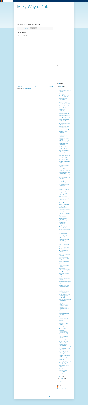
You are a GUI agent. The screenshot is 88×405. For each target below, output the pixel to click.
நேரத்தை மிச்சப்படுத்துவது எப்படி (64, 229)
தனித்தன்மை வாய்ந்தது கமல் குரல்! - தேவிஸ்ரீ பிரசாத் (64, 242)
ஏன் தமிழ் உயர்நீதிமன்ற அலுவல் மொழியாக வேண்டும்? (64, 295)
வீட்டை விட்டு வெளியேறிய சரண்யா (65, 117)
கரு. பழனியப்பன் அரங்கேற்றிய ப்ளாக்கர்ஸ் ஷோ (64, 185)
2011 (59, 81)
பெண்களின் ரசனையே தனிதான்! (64, 209)
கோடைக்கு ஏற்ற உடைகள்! (63, 196)
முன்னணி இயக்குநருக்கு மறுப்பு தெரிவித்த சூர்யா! (64, 173)
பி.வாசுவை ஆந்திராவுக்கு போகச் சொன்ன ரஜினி (64, 169)
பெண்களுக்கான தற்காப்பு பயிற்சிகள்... (63, 231)
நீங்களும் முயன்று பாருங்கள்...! (64, 213)
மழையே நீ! (61, 373)
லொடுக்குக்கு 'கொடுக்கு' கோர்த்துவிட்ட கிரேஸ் (63, 342)
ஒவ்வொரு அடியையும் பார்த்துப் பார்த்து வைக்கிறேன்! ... (64, 127)
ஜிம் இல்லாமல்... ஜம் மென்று (63, 215)
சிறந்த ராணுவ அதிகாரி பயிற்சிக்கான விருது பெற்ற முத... (64, 308)
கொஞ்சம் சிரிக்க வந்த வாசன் (64, 261)
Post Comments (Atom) (26, 88)
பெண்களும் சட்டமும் (62, 199)
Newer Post (20, 86)
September (61, 378)
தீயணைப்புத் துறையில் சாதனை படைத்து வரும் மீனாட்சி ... (64, 311)
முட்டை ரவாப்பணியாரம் (63, 357)
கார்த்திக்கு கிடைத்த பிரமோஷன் (64, 170)
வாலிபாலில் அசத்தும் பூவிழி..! (64, 318)
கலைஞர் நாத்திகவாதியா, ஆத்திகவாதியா (63, 371)
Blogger (49, 396)
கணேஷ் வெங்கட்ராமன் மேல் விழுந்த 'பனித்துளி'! (64, 276)
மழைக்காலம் (61, 320)
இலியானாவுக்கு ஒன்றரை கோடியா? (65, 252)
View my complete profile (61, 388)
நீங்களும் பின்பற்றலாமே (63, 207)
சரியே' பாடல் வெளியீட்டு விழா (64, 244)
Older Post (51, 86)
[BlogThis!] (32, 28)
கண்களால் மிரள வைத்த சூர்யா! (64, 122)
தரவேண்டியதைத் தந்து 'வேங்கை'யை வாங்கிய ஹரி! (64, 237)
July (60, 381)
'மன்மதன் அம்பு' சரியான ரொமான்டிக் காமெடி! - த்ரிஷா (64, 103)
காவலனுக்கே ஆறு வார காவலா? (64, 189)
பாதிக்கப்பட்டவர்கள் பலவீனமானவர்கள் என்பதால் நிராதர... (64, 289)
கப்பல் (60, 374)
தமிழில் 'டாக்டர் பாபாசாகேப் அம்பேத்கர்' (63, 94)
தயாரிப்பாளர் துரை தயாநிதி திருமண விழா (63, 352)
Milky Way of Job (32, 6)
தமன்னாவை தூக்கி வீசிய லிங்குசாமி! (63, 194)
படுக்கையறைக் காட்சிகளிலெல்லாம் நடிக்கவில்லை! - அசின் (63, 331)
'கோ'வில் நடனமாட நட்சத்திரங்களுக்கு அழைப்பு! (64, 269)
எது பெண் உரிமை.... (62, 201)
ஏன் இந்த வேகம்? (62, 225)
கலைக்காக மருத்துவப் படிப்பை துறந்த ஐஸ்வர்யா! (64, 297)
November (61, 86)
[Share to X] (33, 28)
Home (35, 86)
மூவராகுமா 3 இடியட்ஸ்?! (63, 182)
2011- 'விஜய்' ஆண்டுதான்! (63, 328)
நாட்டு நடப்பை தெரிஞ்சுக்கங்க (64, 204)
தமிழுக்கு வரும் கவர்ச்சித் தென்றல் (65, 100)
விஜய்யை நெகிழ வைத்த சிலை (64, 113)
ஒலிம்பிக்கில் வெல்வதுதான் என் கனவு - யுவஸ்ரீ (64, 316)
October (60, 376)
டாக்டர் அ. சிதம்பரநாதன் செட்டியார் (65, 361)
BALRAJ (60, 386)
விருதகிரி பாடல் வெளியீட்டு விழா (64, 248)
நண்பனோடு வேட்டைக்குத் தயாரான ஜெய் (63, 144)
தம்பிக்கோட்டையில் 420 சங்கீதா (64, 148)
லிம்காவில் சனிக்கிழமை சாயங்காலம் (63, 136)
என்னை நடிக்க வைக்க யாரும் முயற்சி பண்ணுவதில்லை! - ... (64, 129)
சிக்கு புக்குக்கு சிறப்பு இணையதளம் (62, 110)
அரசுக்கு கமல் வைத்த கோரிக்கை (64, 107)
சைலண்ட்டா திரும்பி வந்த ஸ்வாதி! (65, 281)
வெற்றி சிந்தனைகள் (62, 216)
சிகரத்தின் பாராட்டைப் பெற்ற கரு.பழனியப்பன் (63, 153)
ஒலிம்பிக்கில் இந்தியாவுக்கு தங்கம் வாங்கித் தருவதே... (65, 300)
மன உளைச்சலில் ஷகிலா (63, 233)
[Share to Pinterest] (36, 28)
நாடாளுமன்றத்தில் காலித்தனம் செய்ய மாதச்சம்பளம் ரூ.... (64, 292)
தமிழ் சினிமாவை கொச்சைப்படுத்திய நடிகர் (64, 247)
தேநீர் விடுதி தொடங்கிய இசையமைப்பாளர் (63, 345)
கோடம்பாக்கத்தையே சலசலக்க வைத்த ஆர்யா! (64, 181)
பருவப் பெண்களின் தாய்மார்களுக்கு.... (62, 223)
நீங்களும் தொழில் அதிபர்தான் (64, 220)
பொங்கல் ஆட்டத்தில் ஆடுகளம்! (64, 159)
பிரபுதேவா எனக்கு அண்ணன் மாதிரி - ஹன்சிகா (64, 120)
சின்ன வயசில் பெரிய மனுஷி (63, 202)
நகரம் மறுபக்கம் (62, 321)
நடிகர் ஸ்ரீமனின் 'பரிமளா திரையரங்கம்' (63, 132)
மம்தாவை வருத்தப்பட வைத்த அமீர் (65, 346)
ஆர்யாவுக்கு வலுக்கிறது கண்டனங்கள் (63, 99)
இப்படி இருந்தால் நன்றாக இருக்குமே (63, 219)
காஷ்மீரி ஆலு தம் (62, 359)
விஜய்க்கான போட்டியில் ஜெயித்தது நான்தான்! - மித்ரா (65, 88)
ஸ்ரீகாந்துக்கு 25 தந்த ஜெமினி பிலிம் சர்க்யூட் (64, 240)
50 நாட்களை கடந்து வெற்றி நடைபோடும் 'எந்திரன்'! (63, 334)
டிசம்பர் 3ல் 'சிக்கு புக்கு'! (63, 353)
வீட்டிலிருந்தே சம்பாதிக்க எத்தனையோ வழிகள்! (63, 227)
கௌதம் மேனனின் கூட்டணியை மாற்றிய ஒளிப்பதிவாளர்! (64, 96)
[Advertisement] (42, 16)
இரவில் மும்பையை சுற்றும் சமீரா (64, 111)
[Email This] (30, 28)
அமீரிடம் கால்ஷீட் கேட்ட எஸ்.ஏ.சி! (64, 155)
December (61, 84)
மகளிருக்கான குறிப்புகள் (63, 206)
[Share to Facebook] (34, 28)
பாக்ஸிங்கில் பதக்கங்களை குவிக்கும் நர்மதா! (63, 302)
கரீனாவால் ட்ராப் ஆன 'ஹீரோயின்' (64, 163)
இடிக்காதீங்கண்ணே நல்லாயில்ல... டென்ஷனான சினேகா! (64, 141)
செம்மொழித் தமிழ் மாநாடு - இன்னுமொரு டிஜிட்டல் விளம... (64, 363)
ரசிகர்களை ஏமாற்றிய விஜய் (63, 257)
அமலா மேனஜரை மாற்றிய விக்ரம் (64, 235)
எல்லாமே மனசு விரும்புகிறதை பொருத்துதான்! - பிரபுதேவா (64, 286)
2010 (59, 83)
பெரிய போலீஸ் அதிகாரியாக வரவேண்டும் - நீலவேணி (63, 305)
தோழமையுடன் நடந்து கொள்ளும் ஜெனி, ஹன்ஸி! (64, 283)
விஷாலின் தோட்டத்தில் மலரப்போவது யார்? (63, 340)
